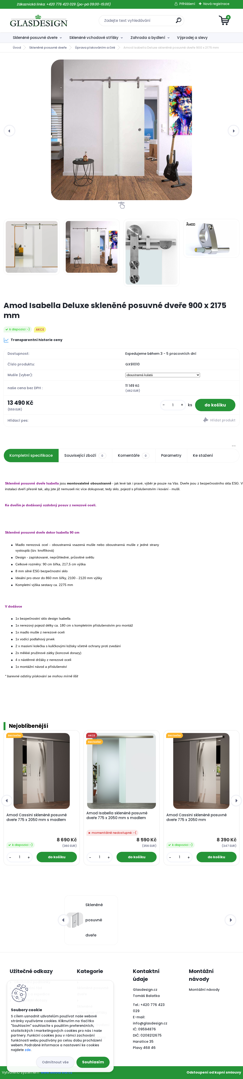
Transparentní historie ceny (36, 339)
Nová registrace (216, 3)
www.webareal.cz (56, 1072)
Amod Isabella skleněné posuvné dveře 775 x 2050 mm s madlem (116, 815)
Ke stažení (203, 455)
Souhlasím (93, 1062)
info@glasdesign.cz (150, 1023)
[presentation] (9, 131)
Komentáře (132, 455)
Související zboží (83, 455)
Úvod (17, 47)
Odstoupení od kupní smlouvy (214, 1072)
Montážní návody (204, 989)
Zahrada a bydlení (148, 37)
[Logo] (39, 20)
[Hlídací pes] (180, 420)
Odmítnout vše (55, 1062)
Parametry (171, 455)
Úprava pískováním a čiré (95, 47)
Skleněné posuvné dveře (35, 37)
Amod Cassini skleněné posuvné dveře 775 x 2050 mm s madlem (36, 817)
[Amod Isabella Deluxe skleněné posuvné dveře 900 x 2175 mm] (121, 130)
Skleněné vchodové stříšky (93, 37)
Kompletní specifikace (31, 455)
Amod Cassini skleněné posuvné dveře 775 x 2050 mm (196, 817)
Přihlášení (187, 3)
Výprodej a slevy (192, 37)
